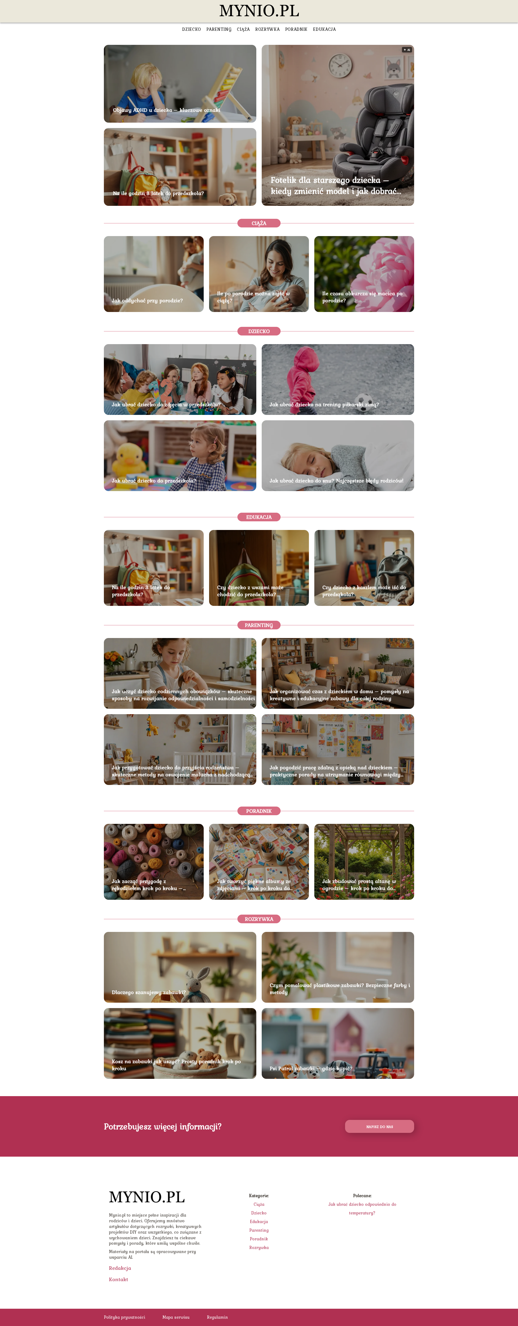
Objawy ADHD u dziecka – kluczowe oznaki (166, 109)
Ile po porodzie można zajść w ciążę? (253, 297)
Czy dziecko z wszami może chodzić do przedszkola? (250, 591)
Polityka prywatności (124, 1317)
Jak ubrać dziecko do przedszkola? (154, 480)
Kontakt (118, 1279)
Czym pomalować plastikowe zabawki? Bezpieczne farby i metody (340, 989)
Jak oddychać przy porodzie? (147, 300)
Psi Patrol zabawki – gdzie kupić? (311, 1068)
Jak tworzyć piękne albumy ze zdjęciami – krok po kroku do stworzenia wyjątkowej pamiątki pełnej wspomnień (256, 885)
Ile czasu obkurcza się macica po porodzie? (362, 297)
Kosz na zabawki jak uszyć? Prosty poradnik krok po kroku (176, 1065)
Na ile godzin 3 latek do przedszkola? (158, 193)
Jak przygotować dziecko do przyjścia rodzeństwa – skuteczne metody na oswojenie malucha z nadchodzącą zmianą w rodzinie (181, 771)
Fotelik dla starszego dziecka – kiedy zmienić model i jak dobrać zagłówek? (334, 185)
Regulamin (217, 1317)
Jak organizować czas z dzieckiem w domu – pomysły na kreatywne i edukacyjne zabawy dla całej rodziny (339, 695)
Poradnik (296, 29)
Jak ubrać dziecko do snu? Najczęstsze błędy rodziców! (337, 480)
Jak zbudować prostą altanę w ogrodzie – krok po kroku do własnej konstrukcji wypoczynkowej (359, 885)
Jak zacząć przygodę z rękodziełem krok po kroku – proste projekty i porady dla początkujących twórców (147, 885)
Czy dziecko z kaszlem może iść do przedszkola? (364, 591)
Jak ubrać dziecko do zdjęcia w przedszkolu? (166, 404)
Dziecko (191, 29)
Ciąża (243, 29)
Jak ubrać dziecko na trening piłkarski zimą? (324, 404)
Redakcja (120, 1267)
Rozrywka (267, 29)
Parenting (218, 29)
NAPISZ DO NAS (379, 1126)
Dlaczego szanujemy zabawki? (149, 992)
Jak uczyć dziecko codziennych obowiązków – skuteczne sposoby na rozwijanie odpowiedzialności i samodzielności (183, 695)
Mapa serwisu (176, 1317)
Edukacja (324, 29)
